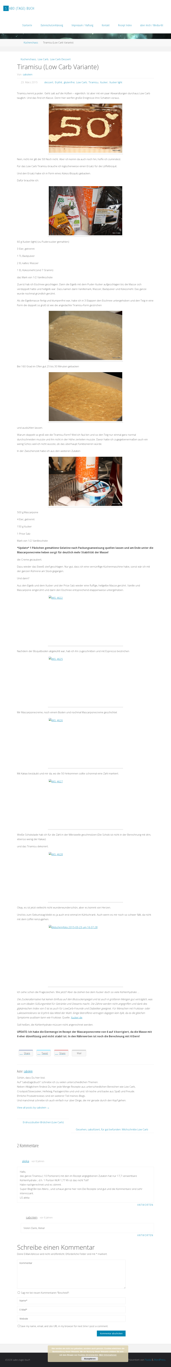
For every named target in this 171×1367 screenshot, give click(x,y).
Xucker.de (76, 1017)
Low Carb (43, 59)
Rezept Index (125, 25)
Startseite (27, 25)
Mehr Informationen (108, 1355)
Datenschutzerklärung (52, 25)
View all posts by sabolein (33, 1107)
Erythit (58, 82)
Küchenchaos (31, 42)
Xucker (104, 82)
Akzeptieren (90, 1358)
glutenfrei (69, 82)
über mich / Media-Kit (151, 25)
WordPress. (160, 1359)
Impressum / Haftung (82, 25)
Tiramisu (93, 82)
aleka (25, 1161)
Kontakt (106, 25)
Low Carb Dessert (60, 59)
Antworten (145, 1204)
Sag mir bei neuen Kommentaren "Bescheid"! (45, 1292)
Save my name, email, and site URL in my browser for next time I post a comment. (64, 1326)
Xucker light (115, 82)
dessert (48, 82)
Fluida (147, 1359)
